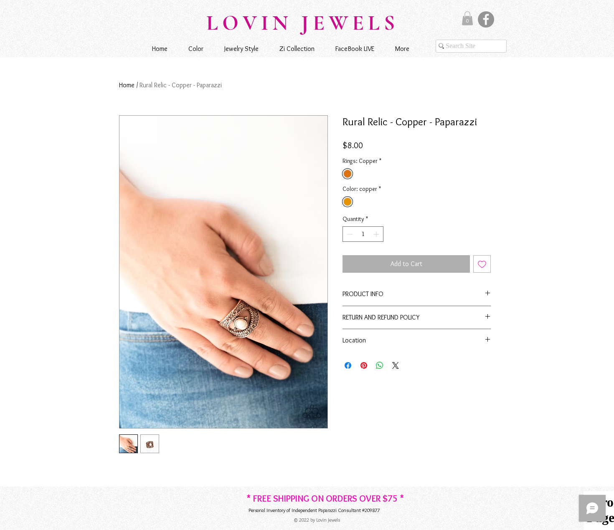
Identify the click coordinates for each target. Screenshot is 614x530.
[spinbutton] (363, 234)
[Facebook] (486, 19)
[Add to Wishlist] (482, 264)
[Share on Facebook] (348, 365)
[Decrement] (349, 234)
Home (126, 85)
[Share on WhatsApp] (380, 365)
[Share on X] (396, 365)
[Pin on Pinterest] (364, 365)
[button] (467, 18)
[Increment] (377, 234)
